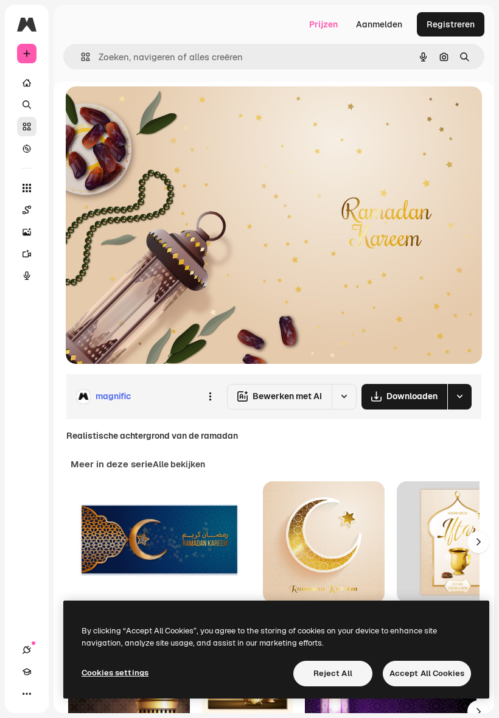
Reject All (332, 673)
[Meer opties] (210, 397)
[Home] (27, 82)
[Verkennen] (27, 148)
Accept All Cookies (426, 673)
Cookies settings (115, 672)
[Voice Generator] (27, 275)
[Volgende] (478, 542)
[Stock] (27, 126)
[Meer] (27, 693)
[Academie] (27, 671)
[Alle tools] (27, 188)
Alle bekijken (179, 464)
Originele (146, 109)
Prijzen (323, 24)
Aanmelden (379, 24)
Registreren (451, 24)
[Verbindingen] (27, 650)
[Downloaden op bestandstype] (459, 397)
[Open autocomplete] (80, 56)
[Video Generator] (27, 253)
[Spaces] (27, 210)
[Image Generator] (27, 232)
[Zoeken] (27, 104)
